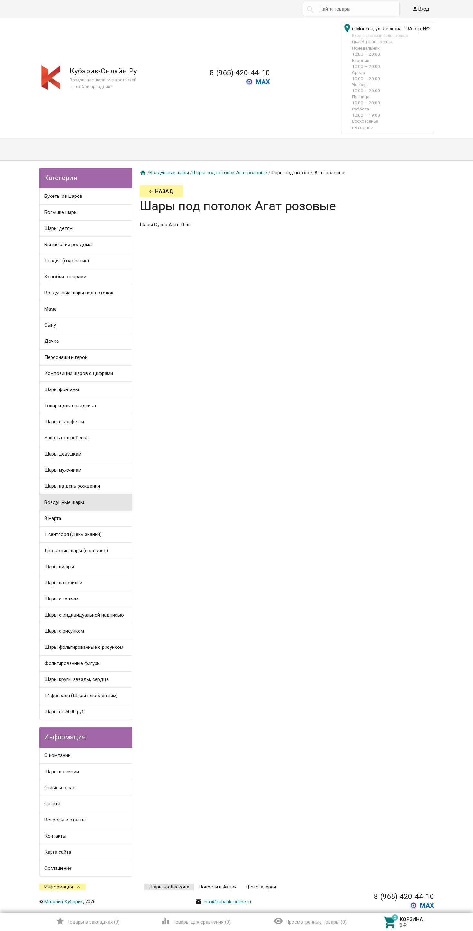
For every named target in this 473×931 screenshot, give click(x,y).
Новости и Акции (218, 887)
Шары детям (58, 228)
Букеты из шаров (63, 196)
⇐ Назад (161, 191)
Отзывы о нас (59, 788)
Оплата (52, 804)
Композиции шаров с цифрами (78, 373)
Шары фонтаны (61, 389)
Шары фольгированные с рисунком (83, 647)
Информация (58, 887)
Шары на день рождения (72, 486)
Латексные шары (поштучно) (76, 550)
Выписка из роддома (68, 244)
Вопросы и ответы (65, 820)
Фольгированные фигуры (72, 663)
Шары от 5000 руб (64, 712)
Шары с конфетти (64, 422)
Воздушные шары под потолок (79, 293)
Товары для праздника (70, 405)
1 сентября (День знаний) (73, 534)
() (87, 921)
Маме (50, 309)
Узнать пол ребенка (66, 438)
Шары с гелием (61, 599)
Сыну (50, 325)
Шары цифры (59, 567)
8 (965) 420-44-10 (240, 72)
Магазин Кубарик (63, 902)
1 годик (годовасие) (66, 261)
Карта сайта (57, 852)
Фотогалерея (261, 887)
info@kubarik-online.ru (223, 902)
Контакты (55, 836)
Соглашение (57, 868)
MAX (263, 82)
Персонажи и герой (66, 357)
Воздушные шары (64, 502)
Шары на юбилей (63, 583)
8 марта (52, 518)
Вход (420, 9)
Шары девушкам (62, 454)
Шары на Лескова (169, 887)
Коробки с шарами (65, 277)
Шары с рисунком (64, 631)
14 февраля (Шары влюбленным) (81, 695)
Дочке (51, 341)
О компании (57, 755)
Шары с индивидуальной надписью (84, 615)
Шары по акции (61, 771)
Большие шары (61, 212)
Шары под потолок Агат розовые (229, 173)
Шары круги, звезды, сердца (76, 679)
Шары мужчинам (62, 470)
